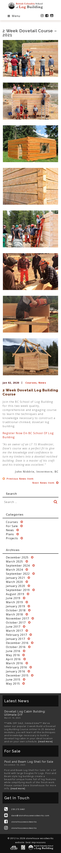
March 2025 (14, 561)
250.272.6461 (18, 809)
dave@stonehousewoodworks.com (30, 815)
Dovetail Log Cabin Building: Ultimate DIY (24, 713)
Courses (31, 382)
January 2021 (15, 578)
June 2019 (13, 598)
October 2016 (16, 647)
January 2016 (15, 671)
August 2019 (15, 594)
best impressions (36, 842)
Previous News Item (20, 478)
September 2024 (18, 565)
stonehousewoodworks (24, 821)
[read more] (45, 741)
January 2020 (15, 586)
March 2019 (14, 602)
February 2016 (16, 667)
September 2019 (18, 590)
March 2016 (14, 663)
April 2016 (13, 659)
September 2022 (18, 574)
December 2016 (17, 643)
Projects (12, 538)
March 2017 (14, 631)
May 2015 (13, 683)
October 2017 (16, 622)
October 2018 (16, 610)
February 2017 (16, 635)
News (42, 382)
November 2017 (17, 618)
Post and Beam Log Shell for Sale (28, 761)
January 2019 (15, 606)
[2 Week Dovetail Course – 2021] (30, 58)
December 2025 (17, 557)
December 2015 (17, 675)
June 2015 (13, 679)
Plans (10, 534)
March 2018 (14, 614)
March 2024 (14, 569)
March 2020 (14, 582)
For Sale (12, 526)
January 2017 (15, 639)
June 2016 (13, 651)
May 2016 (13, 655)
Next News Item (43, 482)
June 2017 (13, 626)
